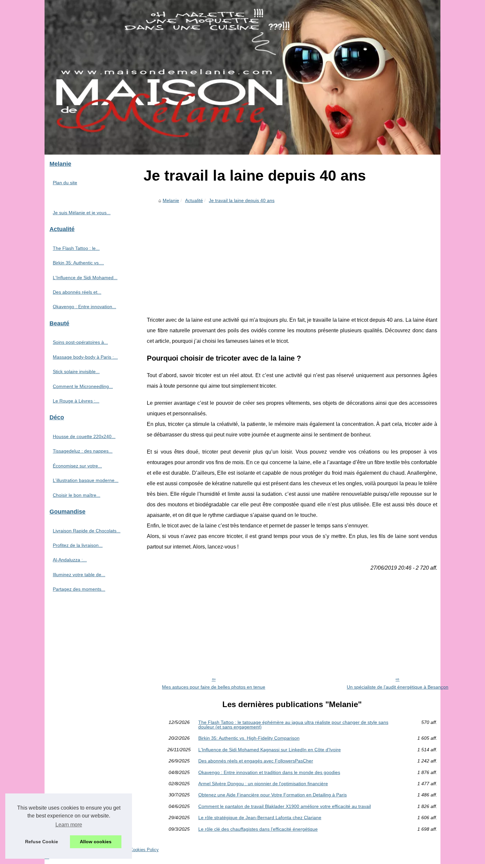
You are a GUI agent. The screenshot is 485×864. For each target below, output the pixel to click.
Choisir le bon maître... (76, 495)
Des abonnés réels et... (77, 292)
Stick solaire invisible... (76, 371)
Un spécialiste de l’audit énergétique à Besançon (397, 687)
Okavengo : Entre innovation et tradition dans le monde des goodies (269, 772)
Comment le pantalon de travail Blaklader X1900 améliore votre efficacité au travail (284, 806)
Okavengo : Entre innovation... (84, 306)
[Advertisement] (292, 255)
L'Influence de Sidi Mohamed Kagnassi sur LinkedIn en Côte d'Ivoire (269, 749)
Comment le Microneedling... (83, 386)
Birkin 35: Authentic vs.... (78, 262)
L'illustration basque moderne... (85, 480)
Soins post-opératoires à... (80, 342)
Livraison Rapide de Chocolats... (86, 530)
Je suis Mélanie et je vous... (82, 212)
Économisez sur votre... (77, 465)
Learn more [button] (68, 824)
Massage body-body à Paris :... (85, 357)
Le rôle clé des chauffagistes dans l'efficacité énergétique (258, 829)
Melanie (171, 200)
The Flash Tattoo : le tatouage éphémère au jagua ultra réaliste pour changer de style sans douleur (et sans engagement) (293, 725)
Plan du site (65, 182)
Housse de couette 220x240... (84, 436)
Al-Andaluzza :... (70, 559)
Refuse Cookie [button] (41, 841)
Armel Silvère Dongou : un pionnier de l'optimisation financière (263, 783)
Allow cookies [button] (96, 841)
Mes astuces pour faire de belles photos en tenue (213, 687)
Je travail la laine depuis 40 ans (242, 200)
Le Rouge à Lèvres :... (76, 400)
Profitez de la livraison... (78, 545)
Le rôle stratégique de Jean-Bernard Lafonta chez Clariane (259, 817)
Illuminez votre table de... (79, 574)
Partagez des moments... (79, 589)
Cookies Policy (144, 849)
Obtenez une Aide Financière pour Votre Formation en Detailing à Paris (272, 794)
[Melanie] (242, 77)
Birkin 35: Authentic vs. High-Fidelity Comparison (249, 738)
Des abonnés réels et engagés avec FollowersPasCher (255, 761)
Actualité (194, 200)
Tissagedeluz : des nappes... (83, 451)
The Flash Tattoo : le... (76, 248)
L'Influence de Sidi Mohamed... (85, 277)
